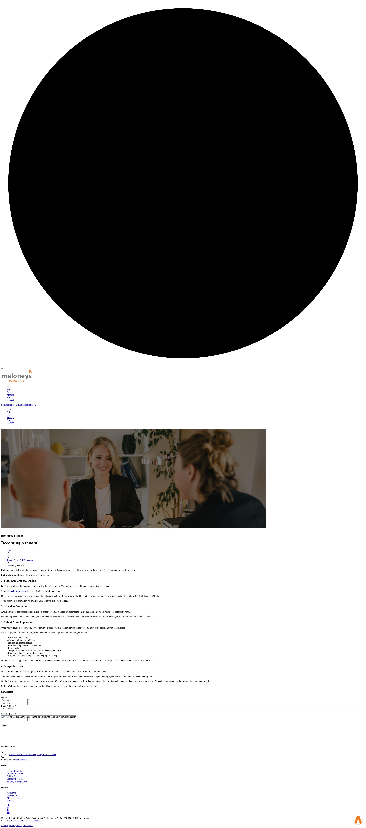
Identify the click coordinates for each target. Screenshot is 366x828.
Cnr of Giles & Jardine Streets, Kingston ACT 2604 (32, 754)
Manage (10, 395)
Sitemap (4, 825)
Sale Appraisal (8, 405)
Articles (10, 800)
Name (4, 697)
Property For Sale (15, 773)
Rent (9, 392)
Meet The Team (14, 798)
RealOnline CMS (17, 821)
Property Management (17, 781)
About (10, 397)
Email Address (8, 706)
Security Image (8, 714)
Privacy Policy (15, 825)
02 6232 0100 (21, 759)
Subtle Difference (36, 821)
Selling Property (14, 776)
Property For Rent (15, 779)
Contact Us (12, 795)
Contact (10, 400)
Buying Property (14, 771)
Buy (9, 387)
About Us (11, 793)
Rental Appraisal (26, 405)
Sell (8, 389)
